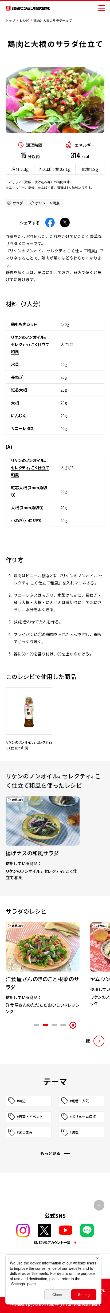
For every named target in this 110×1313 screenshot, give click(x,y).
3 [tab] (54, 1025)
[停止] (72, 1025)
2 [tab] (45, 1025)
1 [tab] (36, 1025)
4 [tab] (63, 1025)
